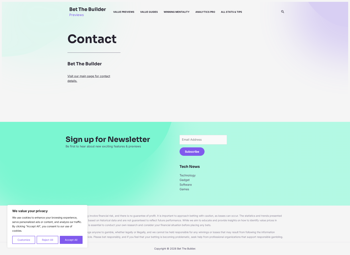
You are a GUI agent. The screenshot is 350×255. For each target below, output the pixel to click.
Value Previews (123, 11)
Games (184, 189)
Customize (24, 239)
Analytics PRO (205, 11)
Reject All (47, 239)
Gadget (185, 180)
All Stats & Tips (231, 11)
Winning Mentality (177, 11)
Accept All (71, 239)
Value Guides (149, 11)
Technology (188, 175)
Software (186, 184)
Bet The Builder (87, 9)
